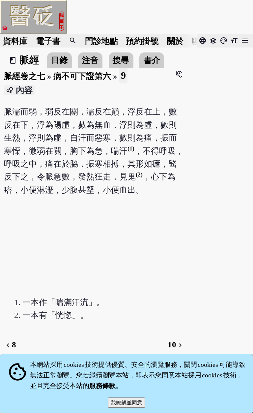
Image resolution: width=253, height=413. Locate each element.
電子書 (48, 41)
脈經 (29, 60)
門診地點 (101, 41)
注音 (90, 60)
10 (176, 344)
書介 (152, 60)
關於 (175, 41)
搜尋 (121, 60)
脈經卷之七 (24, 76)
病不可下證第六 (82, 76)
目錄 (59, 60)
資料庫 (15, 41)
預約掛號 (142, 41)
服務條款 (102, 385)
